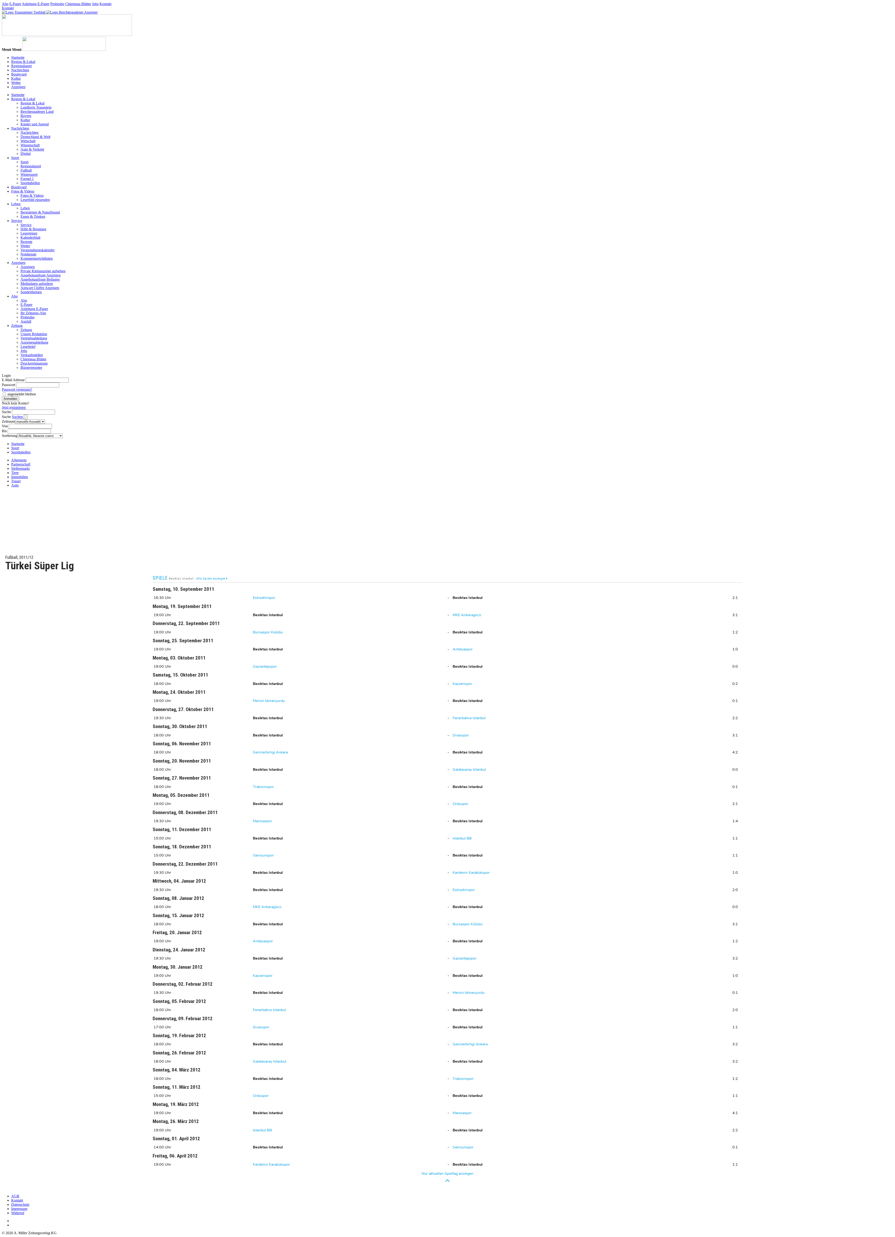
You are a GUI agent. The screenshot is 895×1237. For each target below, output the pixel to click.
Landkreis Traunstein (36, 107)
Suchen (18, 417)
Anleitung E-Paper (35, 4)
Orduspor (460, 803)
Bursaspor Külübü (268, 632)
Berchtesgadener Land (37, 112)
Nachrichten (20, 70)
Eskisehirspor (264, 597)
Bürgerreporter (31, 368)
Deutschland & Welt (35, 137)
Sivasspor (461, 735)
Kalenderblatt (30, 237)
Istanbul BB (462, 838)
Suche (6, 412)
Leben (16, 204)
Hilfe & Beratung (33, 229)
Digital (26, 153)
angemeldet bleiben (21, 394)
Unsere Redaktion (34, 334)
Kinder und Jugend (35, 124)
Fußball (26, 170)
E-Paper (15, 4)
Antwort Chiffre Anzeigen (40, 288)
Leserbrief (28, 347)
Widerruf (17, 1213)
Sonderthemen (31, 292)
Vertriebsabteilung (34, 338)
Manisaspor (262, 821)
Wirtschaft (28, 141)
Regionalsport (21, 66)
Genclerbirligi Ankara (270, 752)
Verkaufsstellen (32, 355)
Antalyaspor (463, 649)
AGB (15, 1196)
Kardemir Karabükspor (471, 872)
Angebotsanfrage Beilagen (40, 279)
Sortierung (9, 436)
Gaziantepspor (265, 666)
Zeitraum (8, 421)
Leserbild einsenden (35, 200)
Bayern (26, 116)
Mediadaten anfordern (37, 284)
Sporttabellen (30, 183)
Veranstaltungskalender (38, 250)
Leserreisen (29, 233)
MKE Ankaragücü (467, 615)
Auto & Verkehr (32, 149)
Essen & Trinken (33, 216)
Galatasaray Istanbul (469, 769)
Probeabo (57, 4)
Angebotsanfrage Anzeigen (41, 275)
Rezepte (26, 242)
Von (5, 426)
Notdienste (28, 254)
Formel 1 (27, 179)
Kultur (16, 78)
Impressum (19, 1209)
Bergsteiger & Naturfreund (40, 212)
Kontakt (105, 4)
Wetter (16, 83)
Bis (4, 431)
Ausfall (26, 321)
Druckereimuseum (34, 363)
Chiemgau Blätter (78, 4)
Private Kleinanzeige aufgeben (43, 271)
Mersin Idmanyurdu (269, 700)
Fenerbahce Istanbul (469, 718)
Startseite (17, 57)
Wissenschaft (30, 145)
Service (16, 221)
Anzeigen (18, 87)
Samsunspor (263, 855)
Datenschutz (20, 1204)
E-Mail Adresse (13, 380)
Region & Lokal (23, 62)
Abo (5, 4)
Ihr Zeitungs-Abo (33, 313)
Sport (15, 158)
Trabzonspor (263, 786)
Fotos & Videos (22, 191)
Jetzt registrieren (14, 407)
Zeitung (17, 326)
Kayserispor (462, 683)
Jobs (95, 4)
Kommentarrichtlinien (37, 258)
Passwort (8, 385)
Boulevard (19, 74)
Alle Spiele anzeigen (211, 578)
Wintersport (29, 174)
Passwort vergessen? (17, 389)
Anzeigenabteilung (34, 342)
